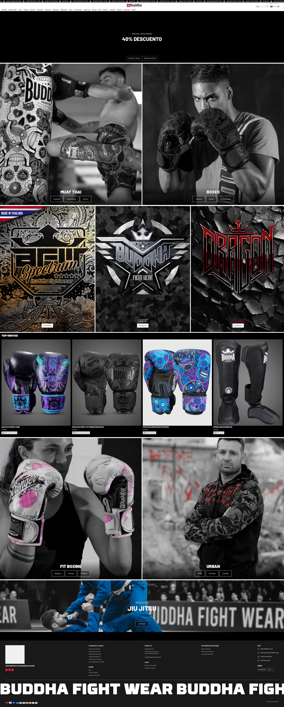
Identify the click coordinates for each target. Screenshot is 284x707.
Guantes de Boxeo (206, 649)
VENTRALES (127, 9)
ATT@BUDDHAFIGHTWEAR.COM (153, 657)
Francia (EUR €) (271, 3)
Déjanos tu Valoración (94, 675)
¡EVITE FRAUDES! (93, 672)
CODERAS (112, 9)
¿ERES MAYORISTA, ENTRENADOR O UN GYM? (20, 666)
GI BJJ (20, 9)
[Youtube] (6, 670)
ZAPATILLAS (87, 9)
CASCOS (94, 9)
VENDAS (26, 9)
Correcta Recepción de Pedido (97, 661)
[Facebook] (12, 670)
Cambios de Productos (94, 656)
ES (276, 3)
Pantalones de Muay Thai (207, 651)
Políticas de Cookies (150, 668)
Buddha (147, 649)
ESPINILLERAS (13, 9)
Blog (90, 670)
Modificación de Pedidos (95, 654)
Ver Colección (47, 325)
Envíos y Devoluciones (94, 649)
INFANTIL (105, 9)
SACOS (70, 9)
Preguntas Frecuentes (94, 651)
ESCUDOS (119, 9)
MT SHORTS (40, 9)
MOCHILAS (48, 9)
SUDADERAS (63, 9)
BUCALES (32, 9)
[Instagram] (9, 670)
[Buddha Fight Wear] (134, 5)
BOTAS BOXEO (78, 9)
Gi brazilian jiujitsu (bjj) (207, 654)
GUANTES (4, 9)
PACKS (134, 9)
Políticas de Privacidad (150, 665)
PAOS (99, 9)
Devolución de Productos (95, 659)
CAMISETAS (55, 9)
